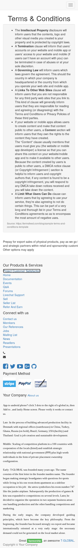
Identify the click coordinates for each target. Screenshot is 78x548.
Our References (13, 327)
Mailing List (10, 335)
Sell (5, 299)
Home (7, 275)
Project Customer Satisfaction (21, 271)
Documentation (12, 279)
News (6, 339)
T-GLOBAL (67, 540)
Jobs (6, 331)
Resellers (9, 343)
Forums (8, 291)
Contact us (10, 319)
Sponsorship (34, 540)
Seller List (9, 303)
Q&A (6, 287)
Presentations (11, 347)
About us (33, 395)
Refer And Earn (13, 307)
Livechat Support (13, 295)
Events (7, 283)
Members (9, 323)
